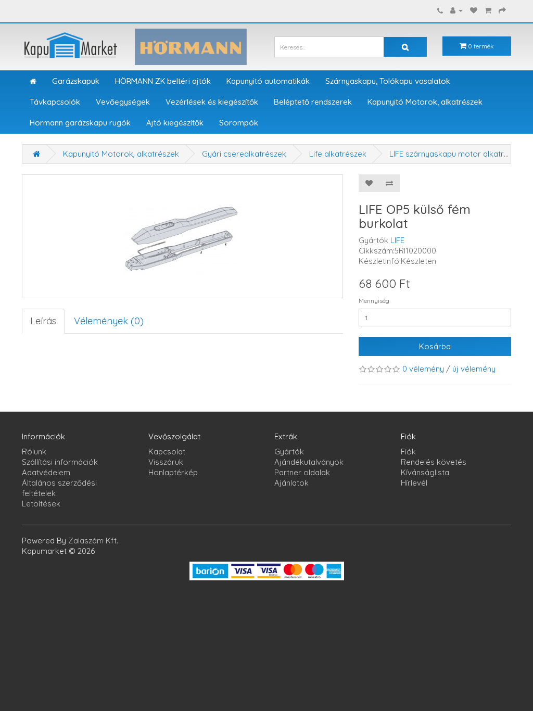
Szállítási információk (60, 462)
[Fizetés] (502, 10)
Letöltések (41, 504)
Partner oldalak (302, 472)
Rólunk (34, 451)
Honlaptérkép (173, 472)
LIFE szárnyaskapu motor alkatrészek (457, 154)
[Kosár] (488, 10)
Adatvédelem (46, 472)
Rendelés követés (433, 462)
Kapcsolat (166, 451)
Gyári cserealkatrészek (244, 154)
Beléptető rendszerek (313, 102)
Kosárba (435, 346)
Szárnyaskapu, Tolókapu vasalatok (387, 81)
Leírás (43, 321)
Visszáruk (165, 462)
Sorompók (238, 123)
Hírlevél (414, 483)
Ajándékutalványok (309, 462)
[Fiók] (456, 10)
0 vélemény (423, 369)
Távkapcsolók (55, 102)
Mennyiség (374, 300)
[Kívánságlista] (473, 10)
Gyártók (289, 451)
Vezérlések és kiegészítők (212, 102)
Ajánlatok (291, 483)
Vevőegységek (123, 102)
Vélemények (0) (109, 321)
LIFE (397, 240)
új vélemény (474, 369)
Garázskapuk (75, 81)
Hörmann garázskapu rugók (80, 123)
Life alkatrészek (337, 154)
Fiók (408, 451)
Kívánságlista (425, 472)
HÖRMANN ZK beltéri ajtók (163, 81)
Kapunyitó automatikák (268, 81)
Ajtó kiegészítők (175, 123)
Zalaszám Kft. (93, 540)
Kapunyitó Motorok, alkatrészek (425, 102)
